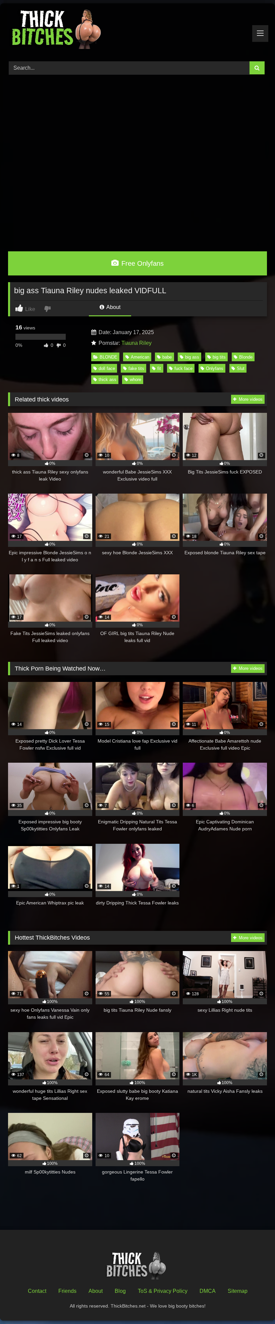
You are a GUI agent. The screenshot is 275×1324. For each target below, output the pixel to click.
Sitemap (238, 1291)
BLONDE (108, 357)
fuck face (183, 368)
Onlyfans (214, 368)
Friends (67, 1291)
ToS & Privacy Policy (162, 1291)
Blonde (246, 357)
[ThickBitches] (137, 30)
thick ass (107, 379)
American (140, 357)
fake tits (136, 368)
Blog (120, 1291)
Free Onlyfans (141, 263)
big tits (219, 357)
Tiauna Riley (136, 343)
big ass (192, 357)
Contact (37, 1291)
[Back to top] (254, 1304)
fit (159, 368)
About (112, 307)
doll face (107, 368)
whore (135, 379)
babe (167, 357)
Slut (240, 368)
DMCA (208, 1291)
